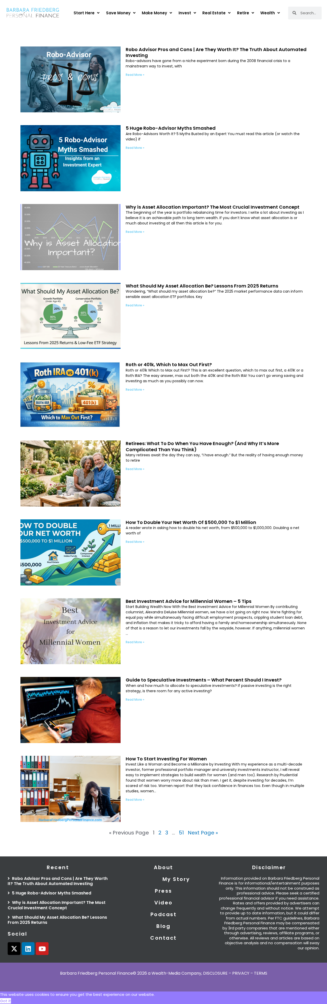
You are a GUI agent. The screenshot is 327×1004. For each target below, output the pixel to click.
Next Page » (203, 832)
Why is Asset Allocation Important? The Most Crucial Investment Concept (212, 207)
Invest (185, 13)
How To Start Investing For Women (167, 759)
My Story (176, 879)
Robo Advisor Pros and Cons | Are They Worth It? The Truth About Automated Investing (216, 52)
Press (163, 890)
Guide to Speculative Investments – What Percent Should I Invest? (204, 680)
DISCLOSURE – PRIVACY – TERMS (235, 973)
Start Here (84, 13)
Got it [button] (5, 1000)
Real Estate (214, 13)
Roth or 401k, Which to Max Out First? (169, 364)
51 (181, 832)
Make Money (154, 13)
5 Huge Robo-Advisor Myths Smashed (171, 128)
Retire (243, 13)
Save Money (118, 13)
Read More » (135, 75)
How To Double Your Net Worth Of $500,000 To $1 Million (191, 522)
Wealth (267, 13)
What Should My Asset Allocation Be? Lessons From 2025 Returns (202, 286)
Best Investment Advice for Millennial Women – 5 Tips (188, 601)
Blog (163, 926)
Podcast (163, 914)
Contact (163, 937)
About (163, 867)
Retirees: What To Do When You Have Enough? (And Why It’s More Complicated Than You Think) (202, 446)
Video (163, 902)
